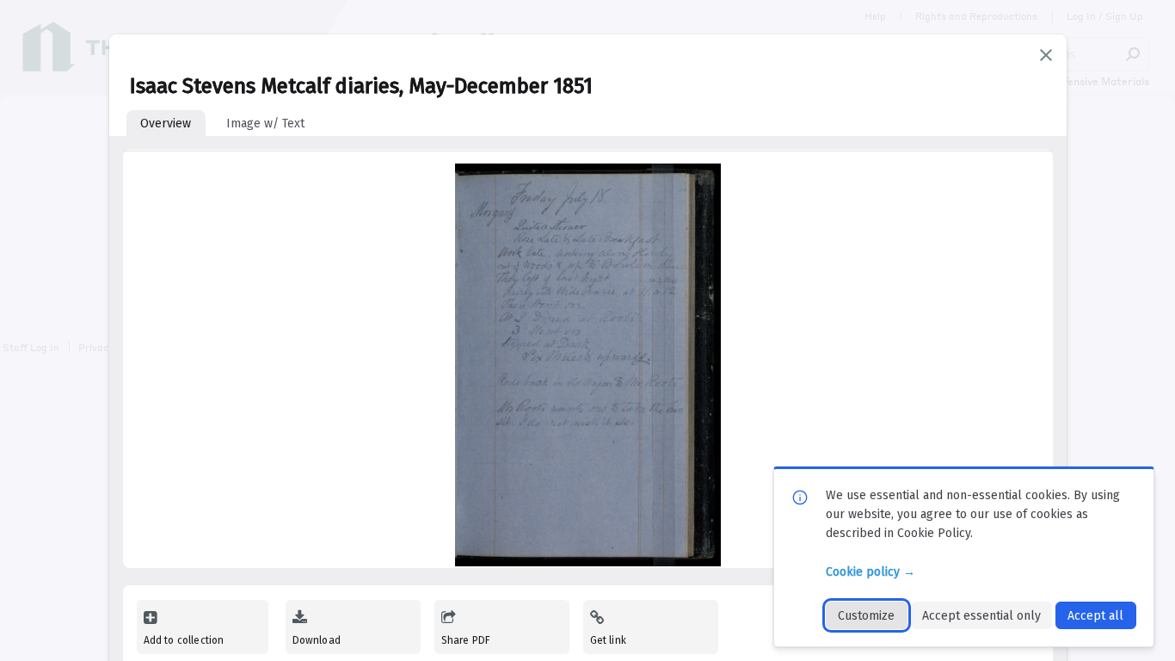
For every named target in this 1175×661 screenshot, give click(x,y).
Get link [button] (608, 640)
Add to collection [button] (184, 640)
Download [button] (316, 640)
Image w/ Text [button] (265, 123)
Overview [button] (165, 123)
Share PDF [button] (466, 640)
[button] (1046, 55)
